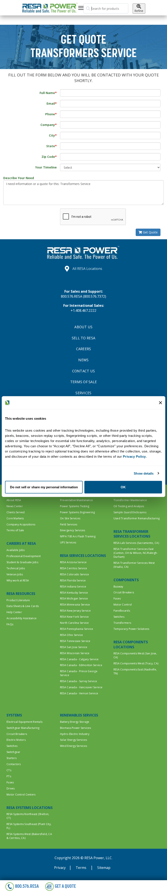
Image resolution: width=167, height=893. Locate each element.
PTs (9, 776)
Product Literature (18, 600)
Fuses (117, 598)
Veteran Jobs (15, 574)
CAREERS (83, 349)
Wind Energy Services (73, 746)
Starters (12, 758)
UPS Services (68, 542)
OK (123, 487)
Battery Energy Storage (74, 722)
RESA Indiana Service (73, 586)
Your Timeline (46, 167)
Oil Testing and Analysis (129, 506)
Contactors (14, 764)
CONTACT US (83, 371)
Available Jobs (16, 550)
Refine (138, 11)
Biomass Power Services (75, 728)
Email (51, 103)
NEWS (83, 360)
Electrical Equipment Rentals (24, 722)
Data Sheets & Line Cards (23, 606)
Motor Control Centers (21, 794)
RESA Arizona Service (73, 562)
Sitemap (103, 867)
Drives (11, 788)
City (52, 135)
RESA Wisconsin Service (75, 653)
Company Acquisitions (21, 524)
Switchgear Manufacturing (23, 728)
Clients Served (16, 512)
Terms (81, 867)
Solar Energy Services (73, 740)
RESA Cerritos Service (73, 568)
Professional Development (24, 556)
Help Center (14, 612)
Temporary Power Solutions (131, 629)
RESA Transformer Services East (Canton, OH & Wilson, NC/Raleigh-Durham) (136, 553)
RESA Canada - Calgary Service (79, 659)
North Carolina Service (74, 623)
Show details (144, 473)
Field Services (68, 524)
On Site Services (70, 518)
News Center (15, 506)
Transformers (122, 623)
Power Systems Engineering (77, 512)
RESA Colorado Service (74, 574)
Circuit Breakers (124, 592)
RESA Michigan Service (74, 598)
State (50, 146)
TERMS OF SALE (83, 382)
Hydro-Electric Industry (74, 734)
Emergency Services (72, 530)
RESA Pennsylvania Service (76, 629)
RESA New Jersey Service (75, 610)
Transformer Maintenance (130, 500)
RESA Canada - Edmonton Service (81, 665)
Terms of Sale (15, 530)
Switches (119, 617)
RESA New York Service (74, 617)
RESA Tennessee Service (75, 641)
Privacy (60, 867)
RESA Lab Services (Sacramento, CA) (136, 543)
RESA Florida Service (73, 580)
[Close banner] (160, 402)
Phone (50, 114)
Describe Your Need (18, 178)
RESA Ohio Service (71, 635)
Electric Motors (16, 740)
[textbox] (106, 8)
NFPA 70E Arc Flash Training (77, 536)
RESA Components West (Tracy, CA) (136, 663)
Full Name (47, 93)
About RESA (14, 500)
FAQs (10, 624)
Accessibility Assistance (22, 618)
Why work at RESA (18, 580)
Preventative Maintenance (76, 500)
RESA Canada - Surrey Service (78, 681)
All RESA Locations (87, 268)
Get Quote (150, 232)
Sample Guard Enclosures (130, 512)
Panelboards (122, 610)
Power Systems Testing (74, 506)
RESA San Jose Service (73, 647)
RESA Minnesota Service (75, 604)
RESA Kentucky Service (74, 592)
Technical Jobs (16, 568)
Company (47, 125)
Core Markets (15, 518)
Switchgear (13, 752)
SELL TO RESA (83, 338)
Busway (118, 586)
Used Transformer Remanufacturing (137, 518)
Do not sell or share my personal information (44, 487)
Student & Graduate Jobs (22, 562)
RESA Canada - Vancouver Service (81, 687)
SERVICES (83, 393)
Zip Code (48, 157)
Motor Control (123, 604)
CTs (9, 770)
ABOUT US (83, 327)
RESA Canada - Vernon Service (79, 693)
